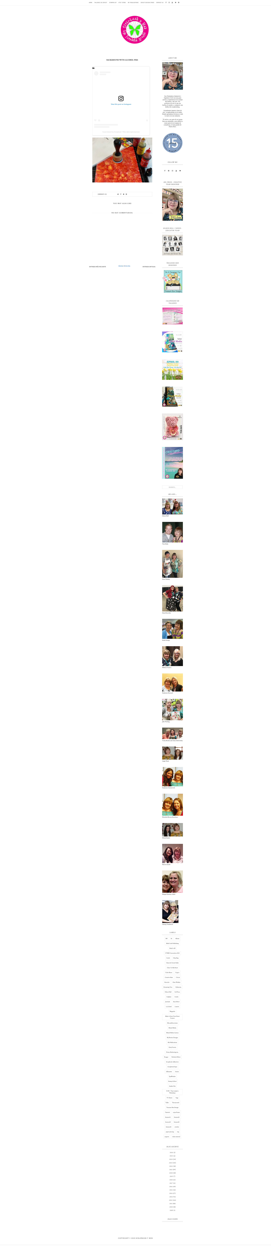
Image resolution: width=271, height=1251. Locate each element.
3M (166, 939)
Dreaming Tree (167, 987)
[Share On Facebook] (121, 194)
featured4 (176, 1122)
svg (178, 1132)
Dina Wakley (176, 982)
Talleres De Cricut (100, 2)
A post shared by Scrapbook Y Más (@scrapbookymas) (121, 132)
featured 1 (168, 1117)
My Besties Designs (172, 1038)
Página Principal (124, 266)
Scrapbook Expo (172, 1067)
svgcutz (167, 1137)
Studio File (172, 1086)
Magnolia (172, 1011)
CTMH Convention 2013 (172, 953)
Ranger (166, 1057)
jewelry (177, 1127)
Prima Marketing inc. (172, 1052)
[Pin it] (124, 194)
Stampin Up (112, 2)
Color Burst (168, 973)
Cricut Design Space (147, 2)
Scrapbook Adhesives (172, 1062)
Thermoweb (175, 1103)
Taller (167, 1103)
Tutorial (167, 1112)
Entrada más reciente (97, 266)
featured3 (168, 1122)
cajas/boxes (176, 1112)
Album (177, 939)
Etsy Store (122, 2)
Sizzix (177, 1072)
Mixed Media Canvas (172, 1033)
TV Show (169, 1098)
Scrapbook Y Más (135, 1249)
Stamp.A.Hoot (172, 1081)
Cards (168, 958)
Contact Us (160, 2)
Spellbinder (172, 1076)
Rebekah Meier (176, 1057)
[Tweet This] (118, 194)
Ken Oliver (176, 1002)
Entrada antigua (149, 266)
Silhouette (169, 1072)
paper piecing (170, 1132)
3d (171, 939)
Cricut (178, 977)
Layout (177, 1007)
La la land (168, 1007)
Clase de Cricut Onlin (172, 963)
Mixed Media (172, 1028)
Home (90, 2)
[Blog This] (126, 194)
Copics (177, 973)
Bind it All (172, 948)
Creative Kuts (169, 977)
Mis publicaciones (172, 1023)
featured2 (177, 1117)
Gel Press (177, 992)
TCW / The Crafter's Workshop (172, 1092)
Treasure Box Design (172, 1107)
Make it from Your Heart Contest (172, 1017)
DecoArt (166, 982)
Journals (167, 1002)
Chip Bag (175, 958)
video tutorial (176, 1137)
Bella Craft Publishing (172, 943)
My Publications (133, 2)
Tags (177, 1098)
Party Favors (172, 1047)
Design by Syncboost (147, 1249)
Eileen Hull (168, 992)
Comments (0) (102, 194)
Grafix (176, 997)
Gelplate (169, 997)
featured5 (168, 1127)
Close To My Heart (172, 968)
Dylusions (178, 987)
